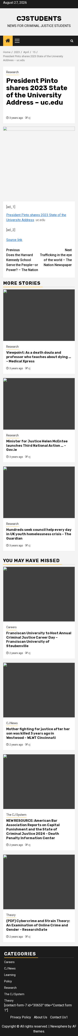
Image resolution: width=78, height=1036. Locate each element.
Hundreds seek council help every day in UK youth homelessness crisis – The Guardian (39, 534)
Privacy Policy (20, 1017)
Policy (8, 981)
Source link (14, 240)
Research (12, 72)
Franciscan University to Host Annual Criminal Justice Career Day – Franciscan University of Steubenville (38, 639)
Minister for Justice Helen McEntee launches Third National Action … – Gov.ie (37, 445)
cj (29, 117)
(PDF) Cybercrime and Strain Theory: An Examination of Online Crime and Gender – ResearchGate (38, 925)
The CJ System (16, 814)
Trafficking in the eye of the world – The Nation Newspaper (56, 257)
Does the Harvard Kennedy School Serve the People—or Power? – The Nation (22, 260)
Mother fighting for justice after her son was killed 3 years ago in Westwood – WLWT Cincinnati (38, 733)
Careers (11, 627)
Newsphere (58, 1026)
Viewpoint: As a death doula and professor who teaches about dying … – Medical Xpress (38, 357)
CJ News (12, 723)
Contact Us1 (59, 1017)
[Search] (71, 41)
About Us (40, 1017)
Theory (11, 915)
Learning (10, 975)
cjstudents (39, 18)
